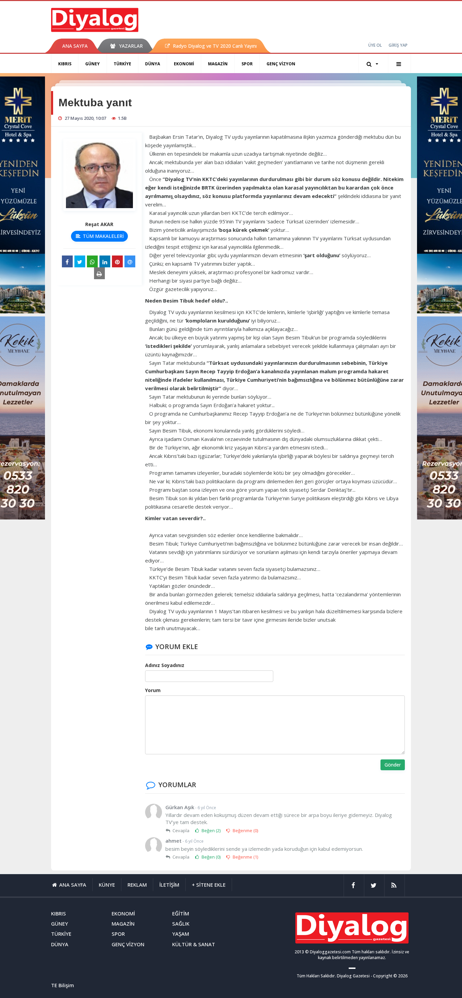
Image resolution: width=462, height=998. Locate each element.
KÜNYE (107, 884)
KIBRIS (64, 64)
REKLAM (137, 884)
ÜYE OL (375, 45)
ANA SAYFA (75, 46)
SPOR (247, 64)
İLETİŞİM (169, 884)
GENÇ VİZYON (281, 64)
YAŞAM (180, 933)
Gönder (393, 764)
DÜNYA (152, 64)
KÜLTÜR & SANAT (193, 944)
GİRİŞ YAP (398, 45)
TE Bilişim (62, 985)
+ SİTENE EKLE (209, 884)
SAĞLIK (180, 923)
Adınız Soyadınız (164, 665)
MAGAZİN (218, 64)
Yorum (153, 690)
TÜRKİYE (122, 64)
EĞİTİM (180, 913)
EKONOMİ (184, 64)
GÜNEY (92, 64)
